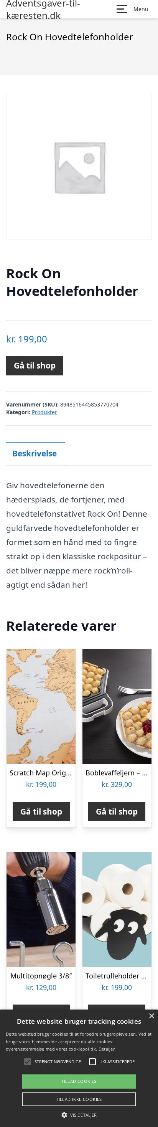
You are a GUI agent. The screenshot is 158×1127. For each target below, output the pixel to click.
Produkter (44, 412)
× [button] (151, 1016)
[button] (79, 1115)
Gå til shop (35, 365)
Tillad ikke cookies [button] (79, 1099)
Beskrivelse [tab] (34, 453)
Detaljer (107, 1049)
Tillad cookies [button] (79, 1081)
